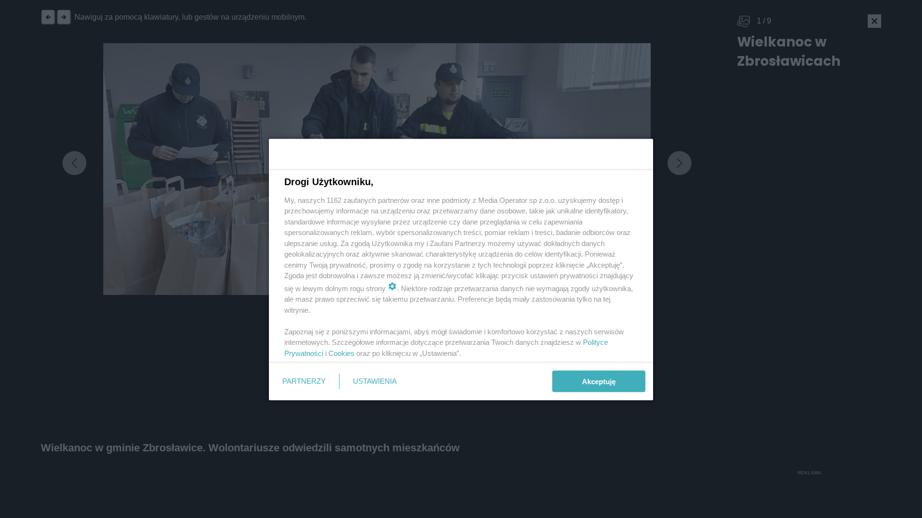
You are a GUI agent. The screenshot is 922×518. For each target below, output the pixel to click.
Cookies (341, 353)
